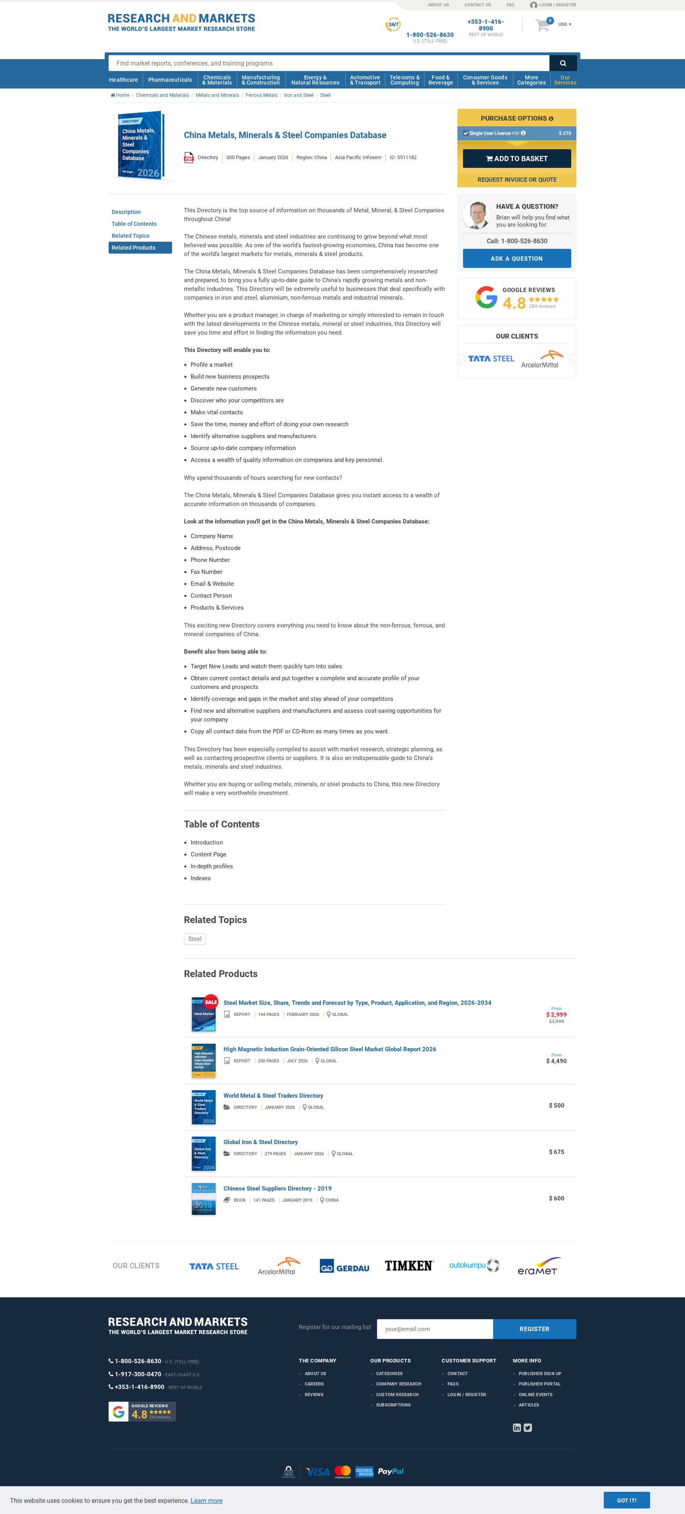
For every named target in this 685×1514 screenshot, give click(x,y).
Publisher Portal (540, 1384)
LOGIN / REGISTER (557, 5)
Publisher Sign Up (540, 1373)
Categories (389, 1373)
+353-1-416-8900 (486, 25)
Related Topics (130, 236)
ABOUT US (438, 5)
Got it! (627, 1500)
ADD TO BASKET (517, 158)
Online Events (536, 1394)
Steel (195, 939)
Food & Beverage (441, 80)
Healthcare (123, 80)
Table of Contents (134, 224)
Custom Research (397, 1394)
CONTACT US (478, 5)
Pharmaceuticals (170, 80)
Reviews (314, 1394)
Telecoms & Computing (405, 80)
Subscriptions (393, 1405)
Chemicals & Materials (217, 80)
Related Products (133, 247)
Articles (529, 1405)
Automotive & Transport (365, 80)
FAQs (453, 1384)
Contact (458, 1373)
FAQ (511, 5)
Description (126, 212)
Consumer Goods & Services (485, 80)
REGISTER (535, 1329)
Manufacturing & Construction (261, 80)
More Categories (531, 80)
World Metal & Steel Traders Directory (273, 1095)
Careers (314, 1384)
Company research (398, 1384)
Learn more (206, 1500)
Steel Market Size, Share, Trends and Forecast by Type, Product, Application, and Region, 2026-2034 (358, 1002)
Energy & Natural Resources (315, 80)
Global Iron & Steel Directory (261, 1142)
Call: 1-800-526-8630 (517, 241)
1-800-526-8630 (430, 35)
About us (316, 1373)
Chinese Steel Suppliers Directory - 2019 (278, 1188)
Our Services (565, 80)
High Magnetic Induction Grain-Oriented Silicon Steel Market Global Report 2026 (330, 1049)
